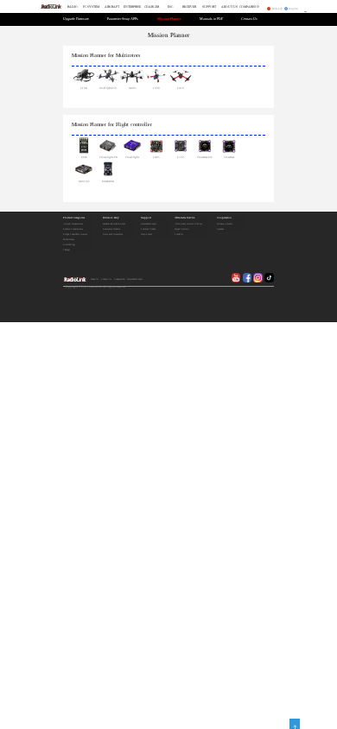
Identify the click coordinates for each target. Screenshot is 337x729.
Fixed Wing (68, 245)
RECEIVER (189, 7)
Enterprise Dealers (111, 229)
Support (146, 218)
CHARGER (151, 7)
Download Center (148, 224)
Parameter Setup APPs (122, 19)
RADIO (72, 7)
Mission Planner (169, 19)
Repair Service (181, 229)
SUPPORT (209, 7)
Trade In (178, 234)
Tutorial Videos (148, 229)
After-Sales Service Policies (188, 224)
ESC (170, 7)
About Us (94, 279)
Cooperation (224, 218)
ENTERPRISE (132, 7)
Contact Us (249, 19)
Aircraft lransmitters (73, 224)
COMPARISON (249, 7)
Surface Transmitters (73, 229)
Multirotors (128, 56)
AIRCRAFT (112, 7)
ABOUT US (229, 7)
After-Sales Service (184, 218)
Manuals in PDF (211, 19)
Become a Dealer (224, 224)
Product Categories (74, 218)
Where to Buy (111, 218)
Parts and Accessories (113, 234)
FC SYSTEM (91, 7)
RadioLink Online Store (114, 224)
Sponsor (220, 229)
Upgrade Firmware (76, 19)
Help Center (146, 234)
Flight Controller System (75, 234)
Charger (66, 250)
